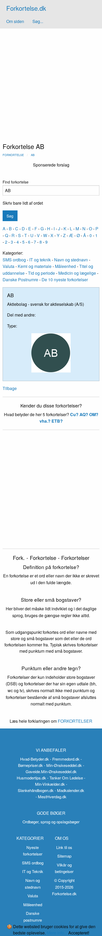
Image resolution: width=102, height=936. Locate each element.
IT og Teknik (32, 871)
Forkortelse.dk (26, 8)
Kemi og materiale (35, 266)
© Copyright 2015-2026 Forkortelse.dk (64, 886)
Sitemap (64, 856)
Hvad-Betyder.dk (34, 759)
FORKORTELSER (74, 721)
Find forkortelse (16, 182)
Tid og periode (41, 273)
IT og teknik (40, 260)
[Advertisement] (51, 82)
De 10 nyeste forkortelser (65, 280)
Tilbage (10, 388)
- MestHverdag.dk (51, 796)
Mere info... (57, 933)
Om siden (15, 21)
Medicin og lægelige (77, 273)
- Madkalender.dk (69, 790)
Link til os (64, 847)
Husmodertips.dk (31, 777)
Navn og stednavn (71, 260)
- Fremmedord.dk (65, 759)
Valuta (8, 266)
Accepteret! (78, 933)
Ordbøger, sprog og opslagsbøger (51, 821)
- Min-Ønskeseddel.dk (63, 765)
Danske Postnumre (20, 280)
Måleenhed (65, 266)
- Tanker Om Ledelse (65, 777)
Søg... (37, 21)
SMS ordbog (14, 260)
